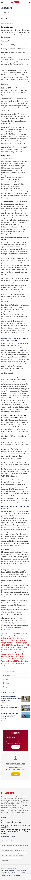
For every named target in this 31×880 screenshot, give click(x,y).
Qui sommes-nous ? (5, 872)
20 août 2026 (4, 709)
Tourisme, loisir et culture (20, 853)
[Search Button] (29, 2)
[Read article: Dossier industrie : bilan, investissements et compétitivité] (25, 708)
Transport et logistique (7, 853)
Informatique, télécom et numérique (10, 848)
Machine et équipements (7, 850)
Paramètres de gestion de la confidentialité (10, 875)
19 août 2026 (4, 720)
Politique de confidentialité (7, 874)
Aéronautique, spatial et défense (16, 855)
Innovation (4, 855)
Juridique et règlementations (8, 858)
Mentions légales (15, 872)
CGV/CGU (23, 872)
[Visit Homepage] (15, 2)
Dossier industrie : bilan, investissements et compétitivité (15, 826)
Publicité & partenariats (21, 870)
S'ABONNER (15, 774)
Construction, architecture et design (10, 843)
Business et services (19, 850)
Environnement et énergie (22, 845)
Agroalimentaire (5, 840)
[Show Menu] (2, 2)
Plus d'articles (15, 725)
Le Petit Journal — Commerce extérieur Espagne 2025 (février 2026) (13, 656)
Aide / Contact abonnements (7, 870)
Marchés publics (6, 860)
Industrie (13, 840)
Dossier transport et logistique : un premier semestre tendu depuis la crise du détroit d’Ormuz (15, 831)
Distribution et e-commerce (8, 845)
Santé (18, 858)
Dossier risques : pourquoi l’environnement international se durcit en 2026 (11, 698)
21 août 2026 (4, 702)
